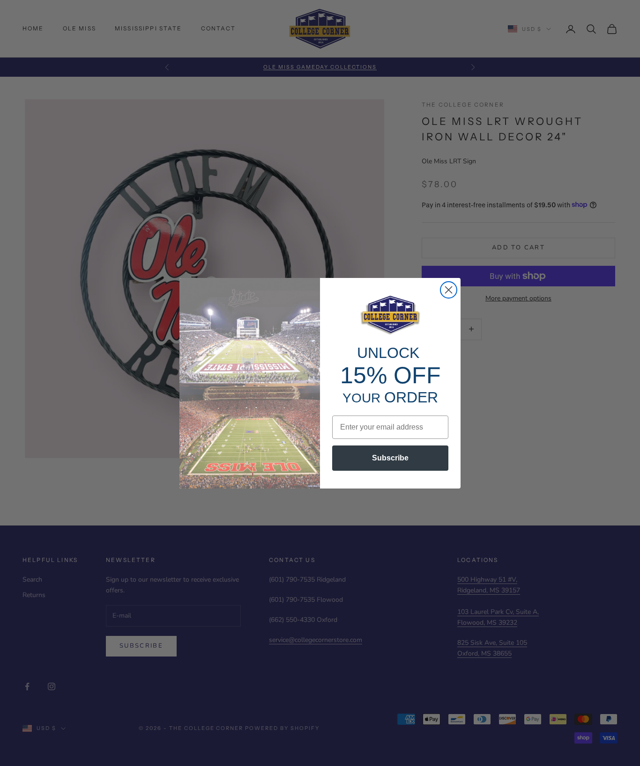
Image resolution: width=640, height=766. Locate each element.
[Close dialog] (448, 290)
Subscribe (390, 458)
